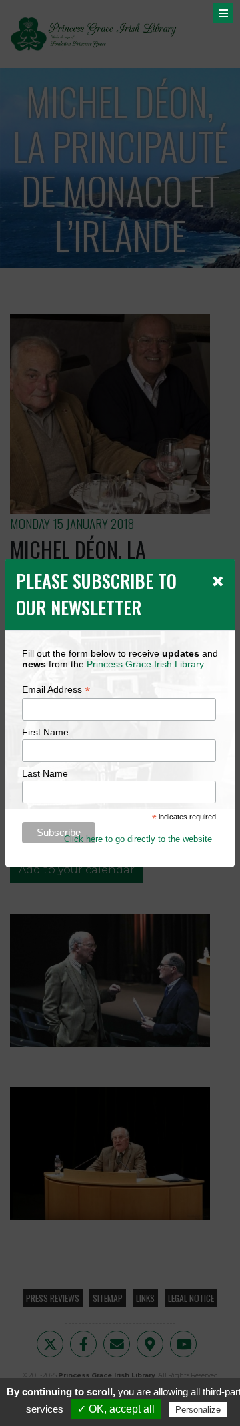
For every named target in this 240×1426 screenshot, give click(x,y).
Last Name (45, 773)
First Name (45, 732)
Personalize (198, 1410)
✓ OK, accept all (116, 1409)
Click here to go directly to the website (138, 839)
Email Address (56, 689)
